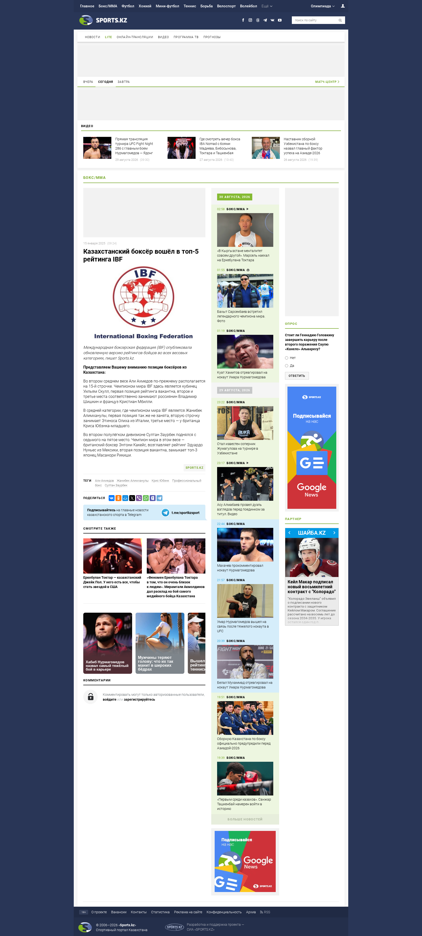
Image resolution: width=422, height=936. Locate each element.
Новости (92, 37)
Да (292, 366)
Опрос (291, 324)
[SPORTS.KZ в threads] (258, 20)
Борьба (206, 6)
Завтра (124, 82)
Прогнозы (212, 37)
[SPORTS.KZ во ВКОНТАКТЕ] (272, 20)
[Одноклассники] (117, 498)
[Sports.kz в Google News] (245, 891)
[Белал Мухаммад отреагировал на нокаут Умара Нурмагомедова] (245, 662)
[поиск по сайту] (340, 20)
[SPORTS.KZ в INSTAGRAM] (250, 20)
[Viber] (138, 498)
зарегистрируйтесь (139, 699)
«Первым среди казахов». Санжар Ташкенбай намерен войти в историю (244, 804)
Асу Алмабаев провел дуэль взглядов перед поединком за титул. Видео (241, 509)
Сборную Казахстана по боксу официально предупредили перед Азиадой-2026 (244, 743)
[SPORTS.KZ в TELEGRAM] (265, 20)
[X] (131, 498)
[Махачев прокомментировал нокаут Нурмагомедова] (245, 545)
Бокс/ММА (108, 6)
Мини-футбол (167, 6)
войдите (109, 699)
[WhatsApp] (145, 498)
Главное (87, 6)
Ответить (297, 376)
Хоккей (145, 6)
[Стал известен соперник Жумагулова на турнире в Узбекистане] (245, 423)
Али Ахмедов (104, 480)
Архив (251, 912)
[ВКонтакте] (111, 498)
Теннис (190, 6)
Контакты (139, 912)
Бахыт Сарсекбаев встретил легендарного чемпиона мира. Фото (241, 316)
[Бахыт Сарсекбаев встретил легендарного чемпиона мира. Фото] (245, 291)
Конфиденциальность (224, 912)
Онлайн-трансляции (135, 37)
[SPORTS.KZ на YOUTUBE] (280, 20)
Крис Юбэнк (160, 480)
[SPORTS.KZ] (312, 448)
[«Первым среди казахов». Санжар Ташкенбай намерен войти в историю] (245, 778)
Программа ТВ (186, 37)
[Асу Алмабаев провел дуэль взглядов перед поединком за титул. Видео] (245, 484)
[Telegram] (158, 498)
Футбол (128, 6)
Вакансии (119, 912)
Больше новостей (245, 819)
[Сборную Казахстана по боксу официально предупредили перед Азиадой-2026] (245, 718)
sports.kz (194, 467)
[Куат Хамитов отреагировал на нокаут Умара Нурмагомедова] (245, 352)
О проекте (99, 912)
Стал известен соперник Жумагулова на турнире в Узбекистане (237, 448)
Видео (163, 37)
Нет (293, 358)
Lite (108, 37)
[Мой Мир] (124, 498)
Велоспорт (226, 6)
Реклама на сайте (188, 912)
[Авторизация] (340, 5)
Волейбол (248, 6)
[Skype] (152, 498)
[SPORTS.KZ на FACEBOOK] (243, 20)
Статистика (160, 912)
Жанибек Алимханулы (133, 480)
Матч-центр (326, 82)
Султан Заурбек (116, 485)
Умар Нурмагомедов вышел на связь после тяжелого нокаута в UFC (243, 626)
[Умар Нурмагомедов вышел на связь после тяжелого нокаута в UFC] (245, 601)
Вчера (88, 82)
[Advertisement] (211, 60)
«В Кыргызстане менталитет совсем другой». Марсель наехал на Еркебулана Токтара (243, 255)
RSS (267, 912)
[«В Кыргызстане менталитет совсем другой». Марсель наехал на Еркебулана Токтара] (245, 230)
